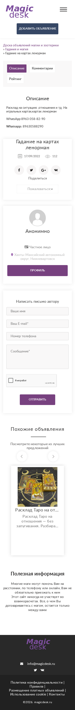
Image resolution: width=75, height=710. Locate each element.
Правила (37, 686)
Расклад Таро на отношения (37, 510)
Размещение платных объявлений (36, 690)
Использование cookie (28, 694)
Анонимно (37, 231)
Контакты (57, 694)
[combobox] (37, 189)
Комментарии (42, 68)
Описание (16, 68)
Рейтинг (15, 79)
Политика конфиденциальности (37, 682)
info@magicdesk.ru (41, 664)
